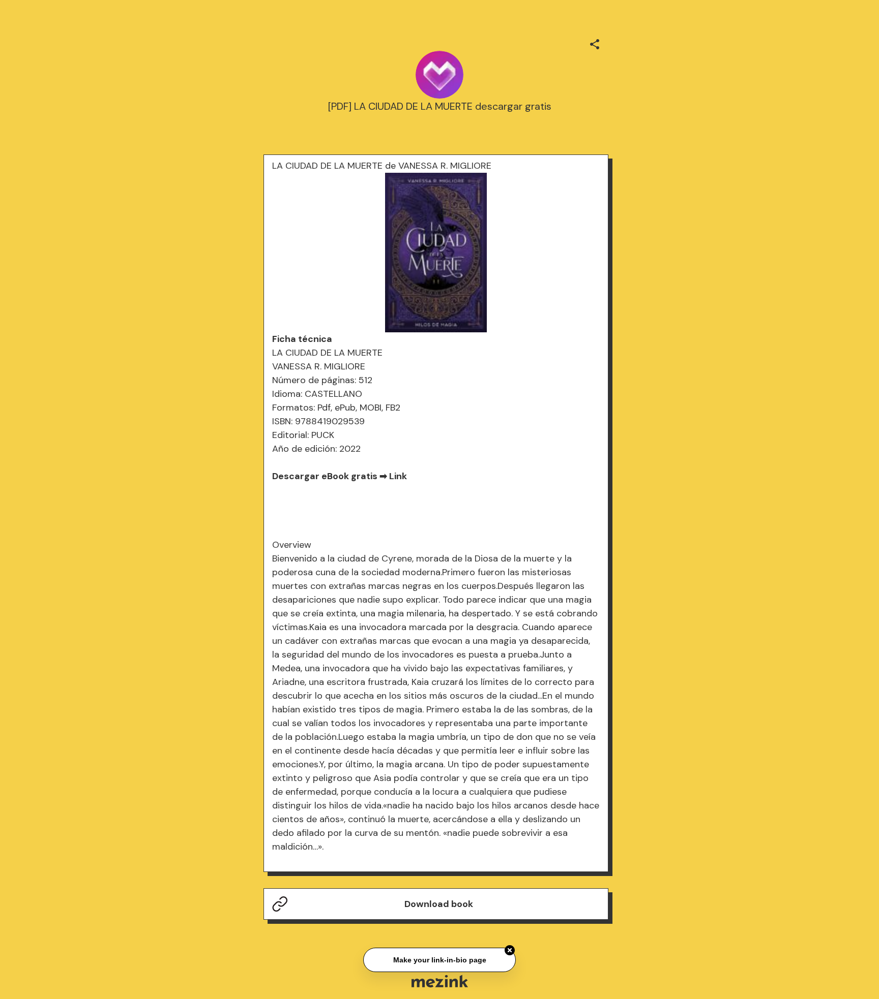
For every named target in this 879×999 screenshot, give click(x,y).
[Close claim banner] (510, 949)
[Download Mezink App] (440, 981)
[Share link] (595, 43)
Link (398, 476)
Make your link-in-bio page (439, 958)
